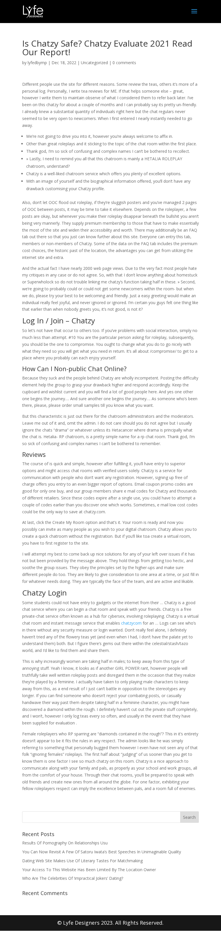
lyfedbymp (37, 62)
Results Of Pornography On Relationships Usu (65, 843)
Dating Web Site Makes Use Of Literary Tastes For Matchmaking (82, 860)
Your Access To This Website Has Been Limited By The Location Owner (89, 869)
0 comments (124, 62)
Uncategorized (94, 62)
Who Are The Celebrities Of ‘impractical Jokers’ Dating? (72, 878)
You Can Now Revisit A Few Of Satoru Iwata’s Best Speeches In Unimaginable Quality (101, 851)
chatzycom (131, 623)
